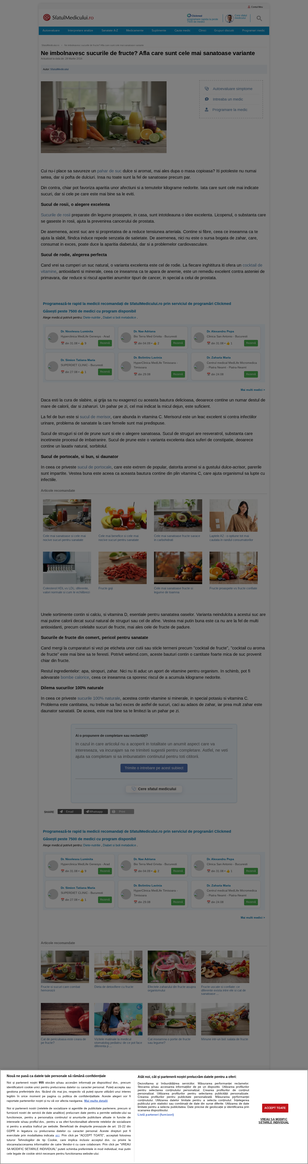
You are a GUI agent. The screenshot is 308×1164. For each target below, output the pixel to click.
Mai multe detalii (96, 1100)
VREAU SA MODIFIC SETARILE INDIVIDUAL (274, 1121)
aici (57, 1135)
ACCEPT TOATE (275, 1108)
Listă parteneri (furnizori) (156, 1114)
